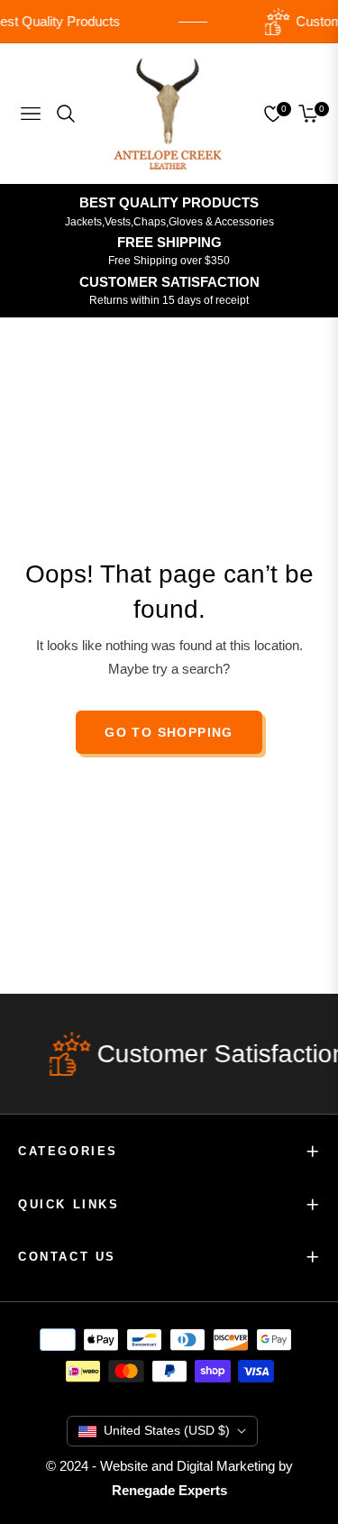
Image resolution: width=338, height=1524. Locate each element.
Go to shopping (169, 732)
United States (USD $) (167, 1430)
